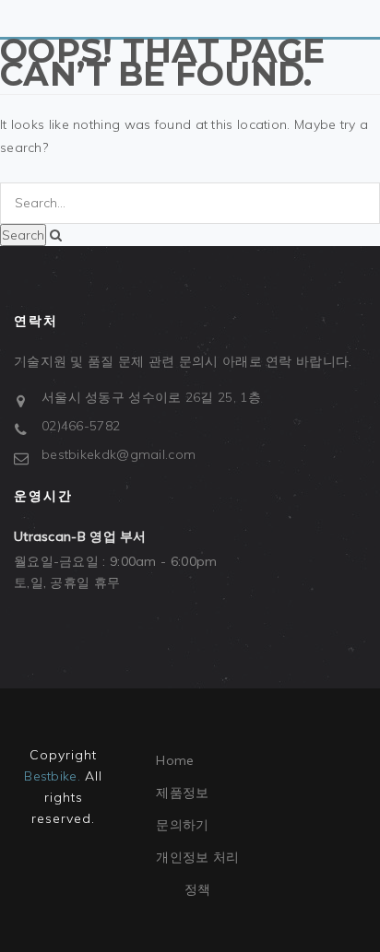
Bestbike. (52, 776)
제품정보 (182, 792)
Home (175, 760)
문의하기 (182, 825)
